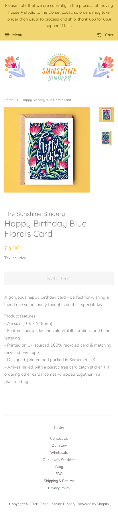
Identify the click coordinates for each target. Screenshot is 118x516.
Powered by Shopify (93, 504)
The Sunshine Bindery (57, 504)
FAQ (59, 473)
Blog (59, 467)
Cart (109, 34)
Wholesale (59, 452)
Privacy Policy (59, 488)
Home (8, 100)
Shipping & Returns (59, 480)
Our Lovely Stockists (59, 459)
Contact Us (59, 438)
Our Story (59, 445)
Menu (16, 35)
